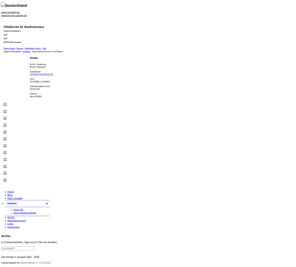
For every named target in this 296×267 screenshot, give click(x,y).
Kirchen (27, 203)
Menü (3, 4)
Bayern (20, 48)
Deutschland (9, 48)
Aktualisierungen (16, 220)
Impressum (13, 227)
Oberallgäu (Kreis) (33, 48)
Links (10, 224)
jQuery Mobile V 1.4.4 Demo (35, 262)
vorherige (26, 51)
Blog (9, 195)
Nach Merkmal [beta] (25, 213)
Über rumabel (14, 198)
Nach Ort (18, 209)
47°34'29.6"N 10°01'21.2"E (41, 74)
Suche (10, 217)
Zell (44, 48)
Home (10, 192)
